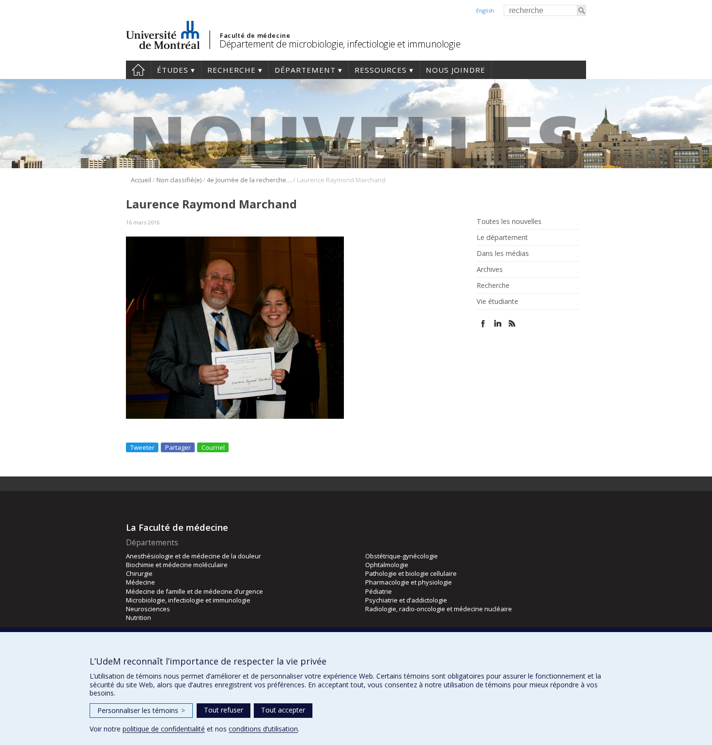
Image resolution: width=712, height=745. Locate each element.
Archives (490, 269)
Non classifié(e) (178, 179)
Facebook (483, 323)
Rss (512, 323)
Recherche (231, 70)
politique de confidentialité (164, 728)
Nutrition (138, 617)
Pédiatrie (378, 591)
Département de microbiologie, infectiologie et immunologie (339, 43)
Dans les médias (503, 253)
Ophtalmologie (386, 564)
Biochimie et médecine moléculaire (177, 564)
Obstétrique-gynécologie (401, 556)
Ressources (381, 70)
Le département (502, 237)
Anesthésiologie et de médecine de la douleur (193, 556)
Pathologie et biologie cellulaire (411, 573)
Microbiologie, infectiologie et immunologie (188, 600)
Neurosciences (148, 608)
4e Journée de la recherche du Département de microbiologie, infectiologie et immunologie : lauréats (249, 179)
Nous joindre (455, 70)
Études (172, 70)
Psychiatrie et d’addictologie (406, 600)
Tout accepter (283, 709)
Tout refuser (223, 709)
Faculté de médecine (255, 35)
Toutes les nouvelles (509, 221)
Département (305, 70)
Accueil (138, 70)
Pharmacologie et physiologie (408, 582)
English (485, 10)
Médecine (140, 582)
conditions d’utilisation (263, 728)
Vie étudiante (497, 301)
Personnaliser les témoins (141, 710)
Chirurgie (139, 573)
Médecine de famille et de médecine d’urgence (194, 591)
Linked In (498, 323)
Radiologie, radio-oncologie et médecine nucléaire (438, 608)
